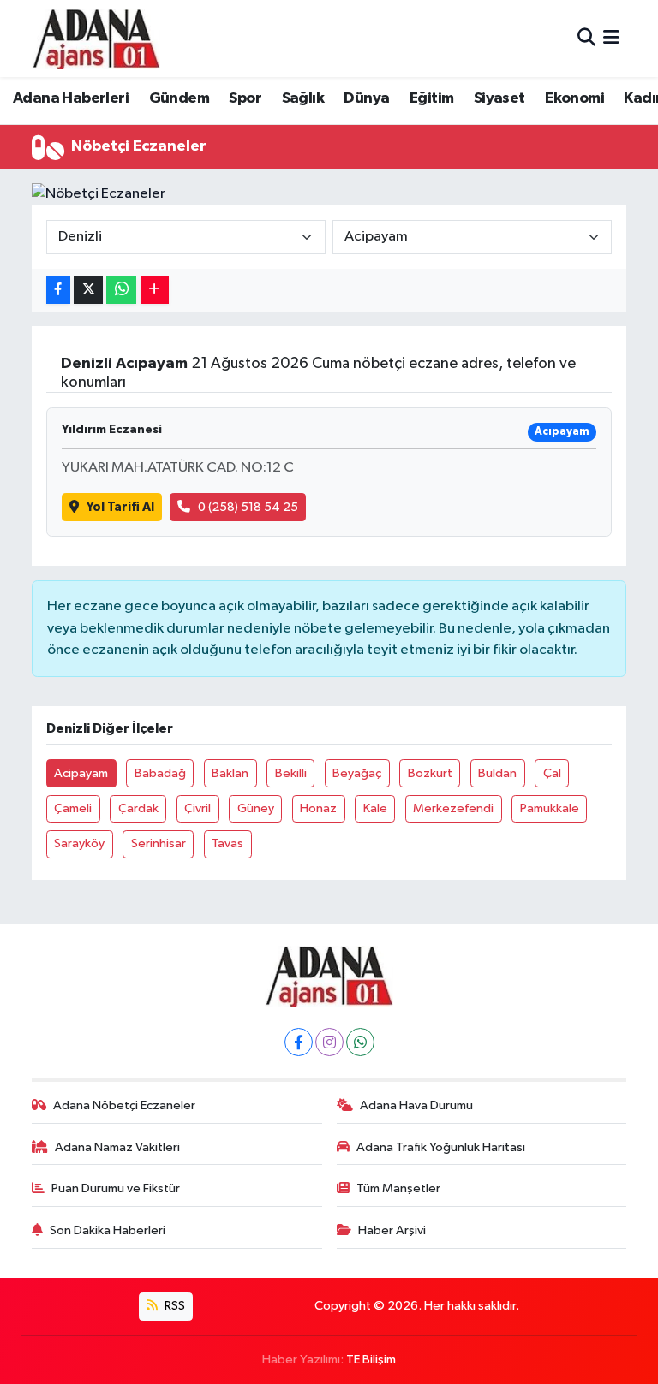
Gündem (179, 98)
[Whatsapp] (360, 1042)
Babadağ (160, 773)
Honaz (318, 808)
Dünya (366, 98)
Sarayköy (79, 843)
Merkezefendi (453, 808)
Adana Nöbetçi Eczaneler (124, 1105)
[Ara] (586, 38)
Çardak (138, 808)
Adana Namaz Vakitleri (117, 1147)
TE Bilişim (371, 1359)
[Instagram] (329, 1042)
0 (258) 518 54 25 (248, 507)
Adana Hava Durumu (416, 1105)
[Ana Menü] (611, 38)
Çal (552, 773)
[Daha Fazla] (155, 290)
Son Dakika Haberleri (107, 1230)
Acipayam (81, 773)
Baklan (230, 773)
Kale (375, 808)
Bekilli (291, 773)
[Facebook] (298, 1042)
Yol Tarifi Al (120, 507)
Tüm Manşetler (398, 1188)
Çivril (197, 808)
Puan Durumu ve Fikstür (115, 1188)
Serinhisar (158, 843)
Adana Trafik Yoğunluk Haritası (440, 1147)
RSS (173, 1305)
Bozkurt (430, 773)
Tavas (227, 843)
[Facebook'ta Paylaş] (58, 290)
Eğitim (431, 98)
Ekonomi (574, 98)
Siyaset (499, 98)
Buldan (497, 773)
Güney (255, 808)
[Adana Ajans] (96, 38)
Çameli (73, 808)
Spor (245, 98)
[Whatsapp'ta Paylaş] (121, 290)
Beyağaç (356, 773)
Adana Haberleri (71, 98)
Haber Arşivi (392, 1230)
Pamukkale (549, 808)
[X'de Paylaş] (88, 290)
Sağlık (303, 98)
